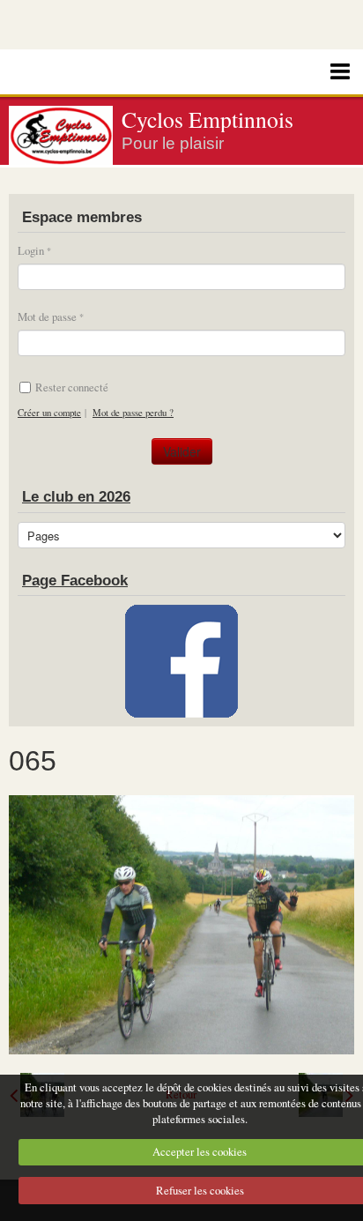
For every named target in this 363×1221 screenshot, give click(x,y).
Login (31, 250)
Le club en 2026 (76, 496)
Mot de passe (47, 316)
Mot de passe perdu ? (133, 412)
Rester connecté (71, 387)
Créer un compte (49, 412)
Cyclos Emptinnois (207, 119)
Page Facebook (75, 580)
